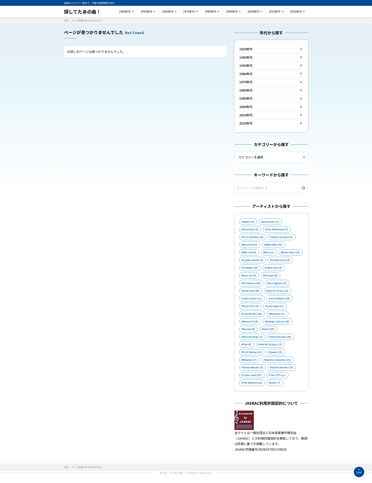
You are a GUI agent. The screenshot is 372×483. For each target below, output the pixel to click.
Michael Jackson (277, 321)
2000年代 (253, 11)
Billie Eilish (274, 244)
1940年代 (125, 11)
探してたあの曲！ (82, 11)
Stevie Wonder (282, 367)
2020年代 (296, 11)
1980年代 (210, 11)
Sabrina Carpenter (278, 360)
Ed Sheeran (251, 283)
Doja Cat (249, 275)
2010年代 (274, 11)
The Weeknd (252, 382)
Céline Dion (274, 267)
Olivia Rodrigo (252, 337)
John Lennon (252, 298)
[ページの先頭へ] (359, 472)
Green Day (251, 290)
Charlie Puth (280, 260)
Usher (275, 382)
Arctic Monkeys (253, 237)
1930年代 (245, 49)
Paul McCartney (270, 344)
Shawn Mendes (253, 367)
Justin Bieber (280, 298)
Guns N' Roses (278, 290)
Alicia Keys (250, 229)
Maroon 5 (250, 321)
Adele (248, 221)
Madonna (277, 313)
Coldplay (250, 267)
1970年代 (189, 11)
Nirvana (249, 329)
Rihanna (250, 360)
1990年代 (232, 11)
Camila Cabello (253, 260)
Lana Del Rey (252, 313)
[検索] (303, 188)
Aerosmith (270, 221)
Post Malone (252, 352)
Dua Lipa (270, 275)
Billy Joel (249, 252)
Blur (269, 252)
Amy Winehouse (277, 229)
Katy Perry (250, 306)
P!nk (247, 344)
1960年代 (167, 11)
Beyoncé (250, 244)
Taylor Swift (252, 375)
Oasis (268, 329)
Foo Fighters (277, 283)
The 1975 (277, 375)
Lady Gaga (275, 306)
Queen (276, 352)
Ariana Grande (282, 237)
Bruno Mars (291, 252)
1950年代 (146, 11)
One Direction (281, 337)
